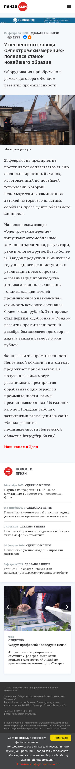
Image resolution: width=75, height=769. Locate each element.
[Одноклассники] (29, 37)
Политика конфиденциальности (37, 764)
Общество (16, 640)
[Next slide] (65, 607)
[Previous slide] (9, 607)
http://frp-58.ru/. (39, 435)
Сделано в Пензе (44, 33)
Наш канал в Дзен (21, 446)
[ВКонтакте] (25, 37)
